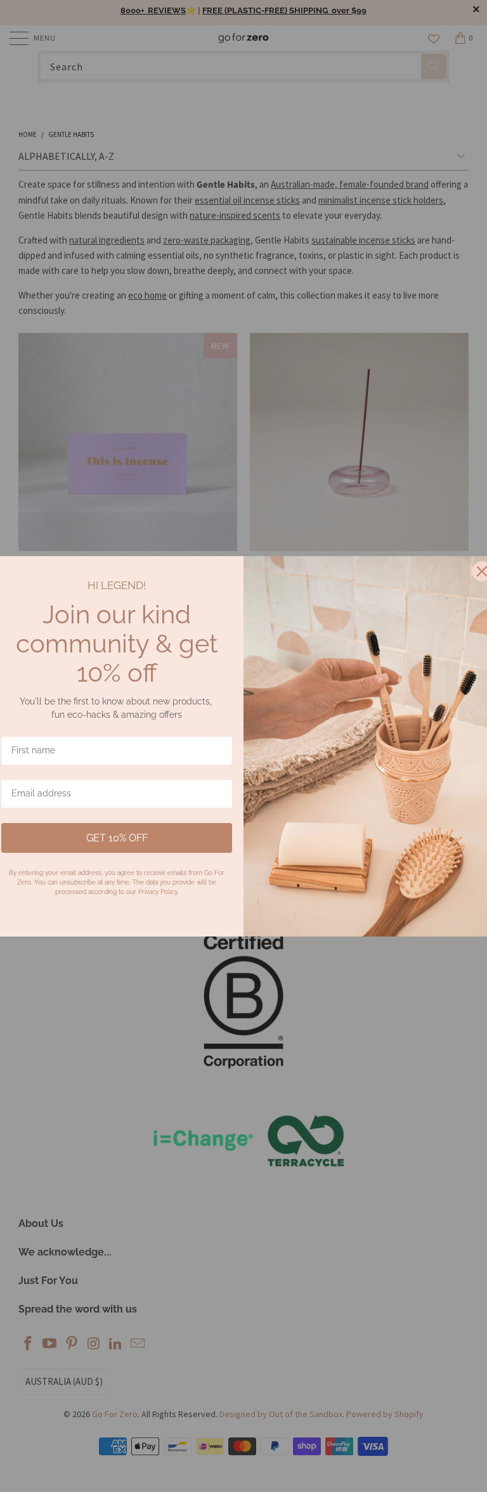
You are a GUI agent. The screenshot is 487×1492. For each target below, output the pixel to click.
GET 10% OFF (117, 838)
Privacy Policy (157, 891)
